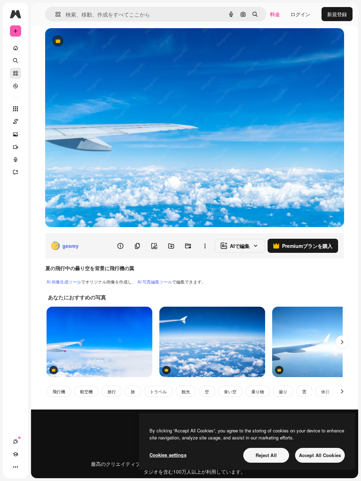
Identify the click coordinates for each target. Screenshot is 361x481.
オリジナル (93, 41)
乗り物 (257, 391)
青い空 (230, 391)
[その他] (15, 467)
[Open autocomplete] (55, 14)
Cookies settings (167, 454)
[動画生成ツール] (15, 146)
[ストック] (15, 73)
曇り (283, 391)
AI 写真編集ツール (154, 282)
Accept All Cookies (320, 455)
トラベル (158, 391)
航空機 (86, 391)
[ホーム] (15, 48)
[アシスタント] (15, 172)
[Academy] (15, 454)
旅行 (112, 391)
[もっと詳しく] (15, 86)
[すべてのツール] (15, 108)
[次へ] (342, 342)
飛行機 (59, 391)
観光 (186, 391)
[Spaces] (15, 121)
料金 (275, 14)
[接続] (15, 441)
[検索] (15, 60)
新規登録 (337, 14)
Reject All (266, 455)
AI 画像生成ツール (64, 282)
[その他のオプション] (205, 246)
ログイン (300, 14)
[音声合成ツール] (15, 159)
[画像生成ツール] (15, 134)
